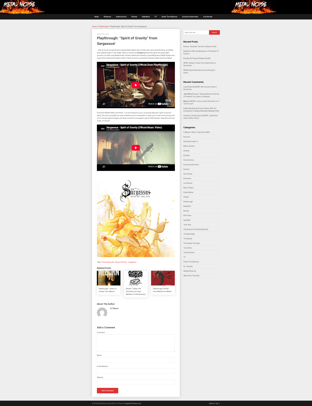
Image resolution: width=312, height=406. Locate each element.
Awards (186, 151)
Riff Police (187, 215)
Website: (100, 377)
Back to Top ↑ (214, 403)
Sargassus (132, 262)
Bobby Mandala (189, 108)
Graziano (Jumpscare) (192, 116)
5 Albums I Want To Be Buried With (196, 132)
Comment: (101, 332)
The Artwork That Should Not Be (195, 229)
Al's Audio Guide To (190, 141)
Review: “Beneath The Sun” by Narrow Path (199, 46)
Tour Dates (187, 248)
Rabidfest (146, 17)
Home (94, 26)
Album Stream (189, 146)
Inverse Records (108, 262)
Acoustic (186, 137)
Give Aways (187, 174)
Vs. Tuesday (188, 266)
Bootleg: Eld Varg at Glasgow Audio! (197, 58)
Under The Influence (169, 17)
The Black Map (189, 234)
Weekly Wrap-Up (189, 271)
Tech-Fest (187, 225)
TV (156, 17)
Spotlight (186, 220)
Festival (186, 169)
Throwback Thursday (191, 243)
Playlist (186, 197)
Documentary (188, 160)
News (96, 17)
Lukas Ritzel (188, 87)
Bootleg (186, 155)
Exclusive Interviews (190, 17)
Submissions (121, 17)
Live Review (207, 17)
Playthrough (103, 26)
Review (134, 17)
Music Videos (188, 188)
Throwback (187, 239)
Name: (99, 355)
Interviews (187, 178)
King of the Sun (121, 262)
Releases (107, 17)
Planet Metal (188, 192)
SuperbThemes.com (133, 403)
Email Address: (102, 366)
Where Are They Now (191, 276)
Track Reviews (189, 252)
